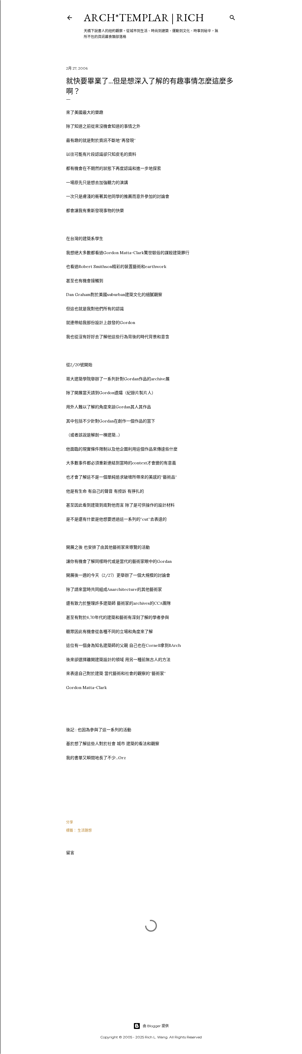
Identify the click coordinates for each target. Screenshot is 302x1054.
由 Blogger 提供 (156, 1026)
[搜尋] (232, 16)
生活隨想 (85, 830)
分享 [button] (69, 822)
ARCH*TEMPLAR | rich (144, 17)
